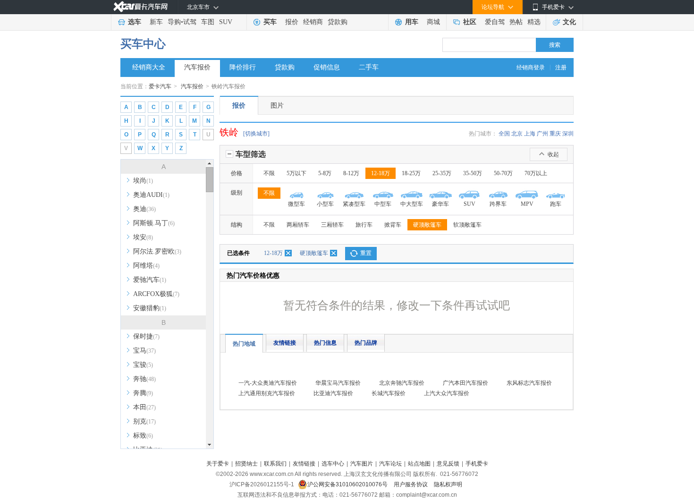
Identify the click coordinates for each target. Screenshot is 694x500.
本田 (144, 407)
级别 (236, 192)
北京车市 (198, 7)
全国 (504, 133)
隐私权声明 (448, 484)
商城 (433, 21)
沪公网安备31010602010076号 (348, 484)
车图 (207, 21)
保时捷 (146, 336)
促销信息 (326, 67)
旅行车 (363, 224)
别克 (144, 421)
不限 (269, 173)
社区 (469, 21)
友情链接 (284, 342)
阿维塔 (146, 265)
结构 (236, 224)
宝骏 (143, 364)
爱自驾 (495, 21)
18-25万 (411, 173)
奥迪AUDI (151, 194)
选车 (134, 21)
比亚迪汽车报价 (333, 393)
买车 (270, 21)
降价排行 (242, 67)
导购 (174, 21)
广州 (542, 133)
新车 (156, 21)
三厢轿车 (332, 224)
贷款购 (337, 21)
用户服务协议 (411, 484)
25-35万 (441, 173)
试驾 (189, 21)
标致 (143, 435)
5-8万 (324, 173)
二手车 (369, 67)
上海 (529, 133)
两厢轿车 (298, 224)
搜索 (554, 45)
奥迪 (144, 208)
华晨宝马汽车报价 (338, 383)
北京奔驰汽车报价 (401, 383)
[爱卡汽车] (140, 7)
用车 (411, 21)
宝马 (144, 350)
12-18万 (380, 173)
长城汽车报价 (389, 393)
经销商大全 (148, 67)
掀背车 (392, 224)
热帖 (516, 21)
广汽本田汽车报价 (465, 383)
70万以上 (536, 173)
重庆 (555, 133)
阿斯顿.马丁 (154, 223)
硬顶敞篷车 (427, 224)
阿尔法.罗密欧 (157, 251)
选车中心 (333, 463)
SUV (225, 21)
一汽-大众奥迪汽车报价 (267, 383)
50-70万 (503, 173)
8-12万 (351, 173)
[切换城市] (256, 133)
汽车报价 (197, 67)
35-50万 (472, 173)
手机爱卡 (476, 463)
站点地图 (419, 463)
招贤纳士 (246, 463)
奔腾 (143, 393)
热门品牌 (366, 342)
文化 (569, 21)
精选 (534, 21)
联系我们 (275, 463)
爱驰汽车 (149, 279)
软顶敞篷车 (467, 224)
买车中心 (143, 44)
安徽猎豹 (149, 308)
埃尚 (143, 180)
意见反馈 (448, 463)
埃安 (143, 237)
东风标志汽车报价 (529, 383)
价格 (236, 173)
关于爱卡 (217, 463)
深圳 (568, 133)
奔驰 (144, 378)
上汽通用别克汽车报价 (266, 393)
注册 (561, 67)
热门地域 (244, 343)
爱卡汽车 (160, 86)
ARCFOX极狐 (156, 293)
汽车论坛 (390, 463)
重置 (366, 253)
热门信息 (325, 342)
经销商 (313, 21)
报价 (291, 21)
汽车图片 (361, 463)
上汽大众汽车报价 (446, 393)
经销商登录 (530, 67)
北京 (517, 133)
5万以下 (296, 173)
